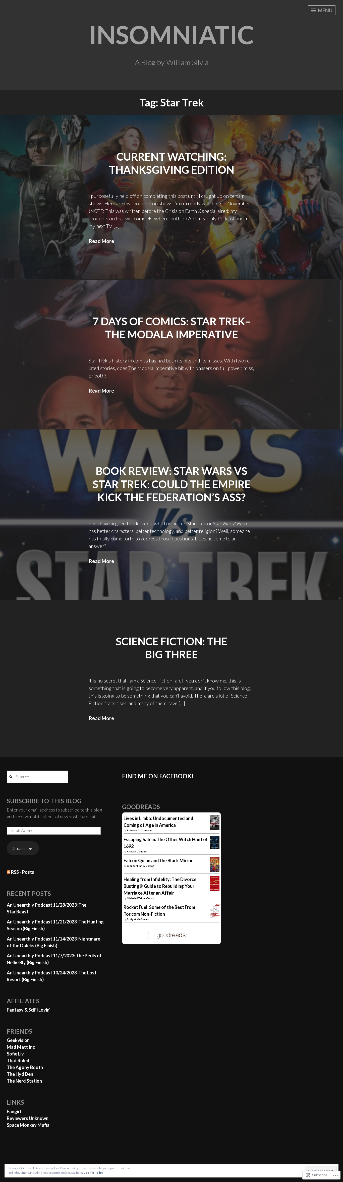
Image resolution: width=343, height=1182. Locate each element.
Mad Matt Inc (21, 1047)
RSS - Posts (22, 872)
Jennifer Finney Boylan (140, 865)
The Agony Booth (25, 1067)
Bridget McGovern (138, 919)
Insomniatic (171, 34)
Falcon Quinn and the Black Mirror (158, 860)
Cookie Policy (93, 1172)
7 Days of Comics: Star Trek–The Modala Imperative (172, 328)
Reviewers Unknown (27, 1118)
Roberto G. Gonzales (139, 830)
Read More (101, 241)
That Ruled (18, 1060)
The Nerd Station (24, 1081)
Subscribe (22, 848)
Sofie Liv (15, 1053)
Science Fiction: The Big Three (171, 648)
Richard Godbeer (137, 851)
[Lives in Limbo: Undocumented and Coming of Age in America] (214, 828)
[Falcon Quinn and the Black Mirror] (214, 870)
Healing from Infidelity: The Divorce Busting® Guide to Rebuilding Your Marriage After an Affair (160, 886)
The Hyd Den (20, 1074)
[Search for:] (37, 776)
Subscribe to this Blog (44, 800)
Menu (324, 10)
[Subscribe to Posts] (8, 872)
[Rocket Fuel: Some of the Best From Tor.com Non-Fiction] (214, 917)
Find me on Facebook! (158, 776)
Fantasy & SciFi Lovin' (28, 1010)
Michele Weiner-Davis (140, 898)
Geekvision (18, 1040)
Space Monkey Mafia (28, 1125)
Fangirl (14, 1111)
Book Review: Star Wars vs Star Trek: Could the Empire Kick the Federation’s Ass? (172, 484)
